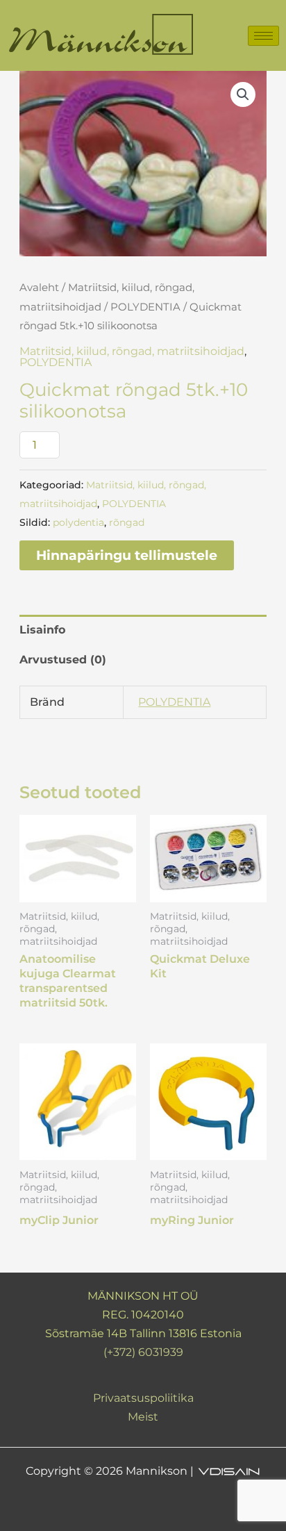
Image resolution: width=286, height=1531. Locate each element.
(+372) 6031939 (143, 1352)
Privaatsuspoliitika (143, 1398)
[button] (242, 94)
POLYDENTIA (145, 307)
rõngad (126, 522)
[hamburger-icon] (263, 36)
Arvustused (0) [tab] (62, 659)
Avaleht (39, 287)
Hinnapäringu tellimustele (126, 555)
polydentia (78, 522)
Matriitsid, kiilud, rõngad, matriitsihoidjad (131, 351)
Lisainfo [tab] (42, 629)
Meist (143, 1416)
